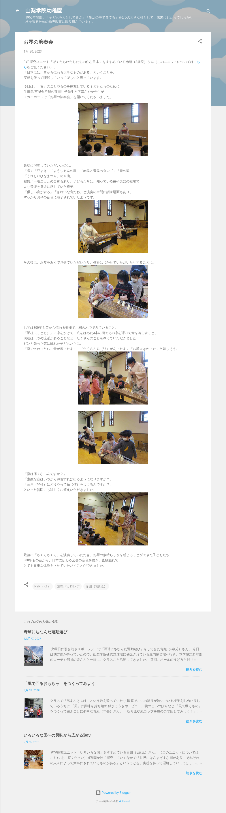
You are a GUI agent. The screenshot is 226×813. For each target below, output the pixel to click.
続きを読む (194, 670)
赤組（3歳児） (96, 586)
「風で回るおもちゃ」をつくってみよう (59, 683)
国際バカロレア (68, 586)
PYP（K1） (42, 586)
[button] (199, 42)
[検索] (208, 12)
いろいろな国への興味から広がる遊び (57, 735)
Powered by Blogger (116, 793)
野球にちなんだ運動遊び (45, 631)
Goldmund (124, 801)
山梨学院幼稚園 (43, 11)
